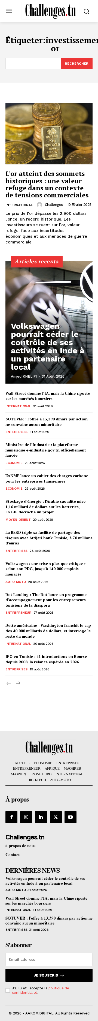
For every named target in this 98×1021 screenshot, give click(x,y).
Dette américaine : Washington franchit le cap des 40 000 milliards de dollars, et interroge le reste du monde (48, 630)
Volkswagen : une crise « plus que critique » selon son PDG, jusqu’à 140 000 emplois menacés (45, 569)
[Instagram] (26, 817)
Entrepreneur (18, 613)
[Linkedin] (41, 817)
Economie (13, 463)
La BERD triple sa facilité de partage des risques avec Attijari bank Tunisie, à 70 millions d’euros (49, 538)
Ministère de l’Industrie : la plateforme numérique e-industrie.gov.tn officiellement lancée (45, 450)
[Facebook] (11, 817)
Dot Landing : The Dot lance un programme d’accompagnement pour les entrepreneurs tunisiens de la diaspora (46, 600)
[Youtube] (70, 817)
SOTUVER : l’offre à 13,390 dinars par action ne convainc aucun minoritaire (46, 421)
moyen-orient (17, 520)
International (19, 205)
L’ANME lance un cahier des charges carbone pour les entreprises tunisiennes (46, 478)
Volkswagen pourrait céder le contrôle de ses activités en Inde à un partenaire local (47, 346)
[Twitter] (56, 817)
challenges (54, 205)
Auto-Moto (15, 582)
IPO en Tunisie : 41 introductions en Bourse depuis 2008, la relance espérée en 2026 (46, 659)
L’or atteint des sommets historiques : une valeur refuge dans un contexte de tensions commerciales (46, 184)
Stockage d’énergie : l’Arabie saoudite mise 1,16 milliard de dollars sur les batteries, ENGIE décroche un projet (45, 506)
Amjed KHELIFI (24, 376)
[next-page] (17, 683)
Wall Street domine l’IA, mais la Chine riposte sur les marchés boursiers (47, 396)
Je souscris (46, 975)
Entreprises (16, 432)
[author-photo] (40, 204)
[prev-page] (8, 683)
